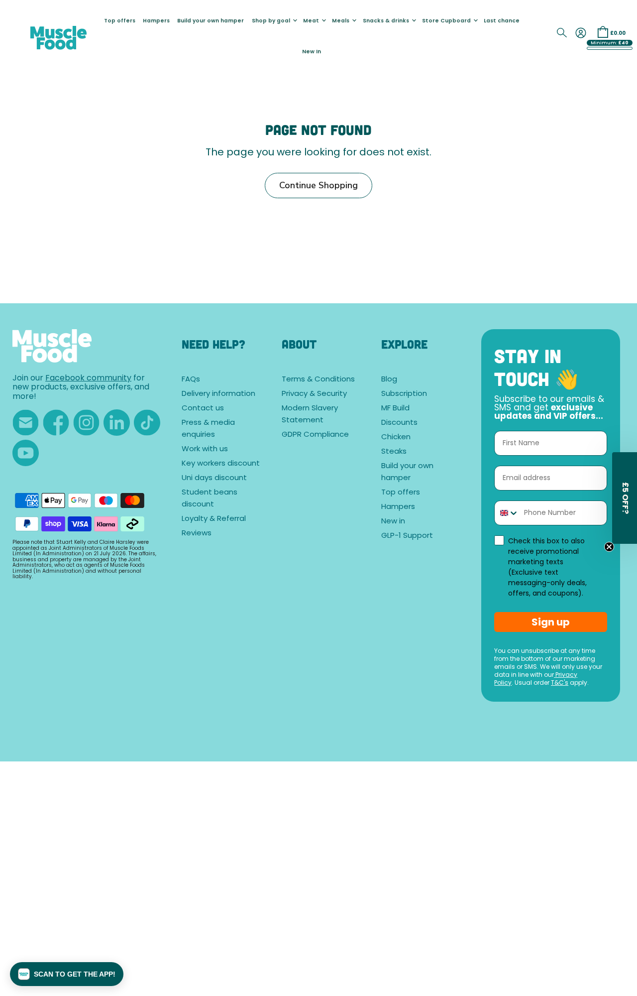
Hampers (156, 21)
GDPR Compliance (315, 435)
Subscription (404, 394)
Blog (389, 379)
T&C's (559, 683)
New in (393, 521)
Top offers (119, 21)
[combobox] (507, 513)
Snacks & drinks (387, 21)
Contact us (203, 408)
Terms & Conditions (318, 379)
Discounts (399, 423)
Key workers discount (221, 464)
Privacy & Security (314, 394)
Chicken (396, 437)
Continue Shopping (318, 185)
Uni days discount (214, 478)
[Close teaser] (609, 547)
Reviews (197, 533)
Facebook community (88, 378)
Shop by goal (272, 21)
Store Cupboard (447, 21)
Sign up (550, 622)
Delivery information (218, 394)
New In (311, 52)
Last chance (502, 21)
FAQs (191, 379)
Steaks (394, 452)
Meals (341, 21)
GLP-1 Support (407, 536)
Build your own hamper (210, 21)
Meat (311, 21)
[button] (66, 974)
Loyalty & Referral (214, 519)
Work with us (205, 449)
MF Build (395, 408)
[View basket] (602, 32)
